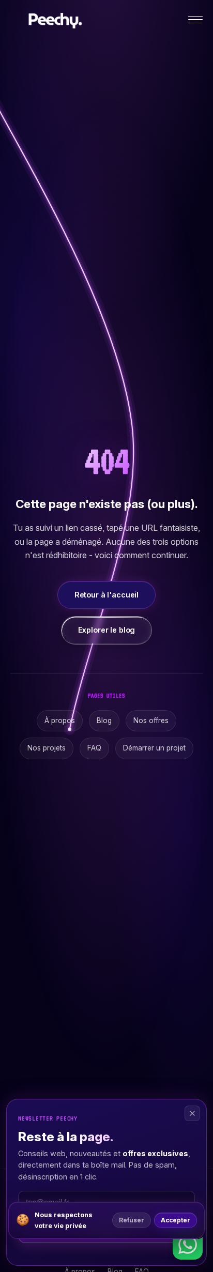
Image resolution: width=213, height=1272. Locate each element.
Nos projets (46, 748)
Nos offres (151, 720)
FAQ (94, 748)
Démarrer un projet (154, 748)
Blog (104, 720)
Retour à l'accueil (106, 594)
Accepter (175, 1220)
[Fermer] (192, 1113)
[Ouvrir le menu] (195, 20)
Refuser (131, 1220)
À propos (59, 720)
